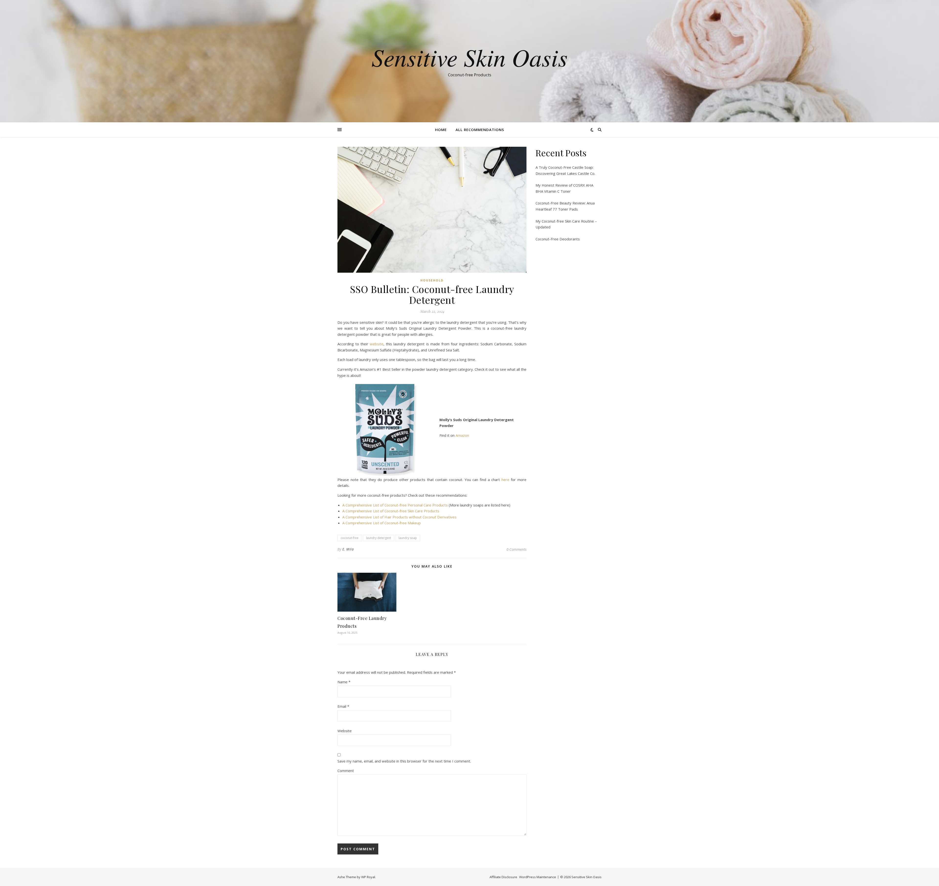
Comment (345, 770)
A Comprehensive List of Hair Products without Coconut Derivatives (399, 517)
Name (343, 681)
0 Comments (516, 549)
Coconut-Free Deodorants (558, 238)
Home (441, 129)
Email (343, 706)
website (376, 343)
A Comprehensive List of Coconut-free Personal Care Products (395, 505)
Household (432, 280)
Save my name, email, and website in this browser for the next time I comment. (404, 761)
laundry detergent (378, 538)
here (505, 479)
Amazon (462, 435)
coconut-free (349, 538)
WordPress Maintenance (537, 877)
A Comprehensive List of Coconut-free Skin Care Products (390, 510)
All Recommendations (480, 129)
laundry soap (408, 538)
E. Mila (348, 549)
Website (344, 730)
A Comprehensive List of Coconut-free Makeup (381, 522)
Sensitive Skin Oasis (469, 57)
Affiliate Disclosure (503, 877)
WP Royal (368, 877)
